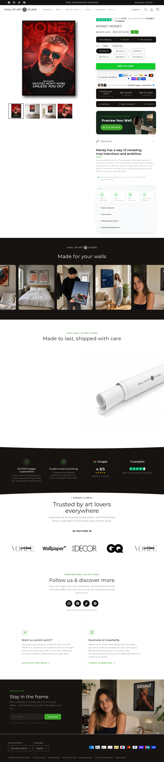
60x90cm (121, 57)
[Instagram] (69, 603)
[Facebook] (77, 603)
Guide (105, 46)
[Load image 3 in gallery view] (48, 111)
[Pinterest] (95, 603)
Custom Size (117, 46)
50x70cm (104, 57)
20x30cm (104, 51)
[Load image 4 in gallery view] (65, 111)
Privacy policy (39, 757)
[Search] (146, 10)
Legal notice (120, 757)
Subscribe (53, 717)
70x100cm (137, 57)
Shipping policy (85, 757)
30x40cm (121, 51)
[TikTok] (86, 603)
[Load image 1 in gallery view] (16, 111)
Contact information (104, 757)
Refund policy (54, 757)
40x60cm (137, 51)
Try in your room (113, 127)
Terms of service (69, 757)
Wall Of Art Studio (22, 757)
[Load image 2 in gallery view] (32, 111)
